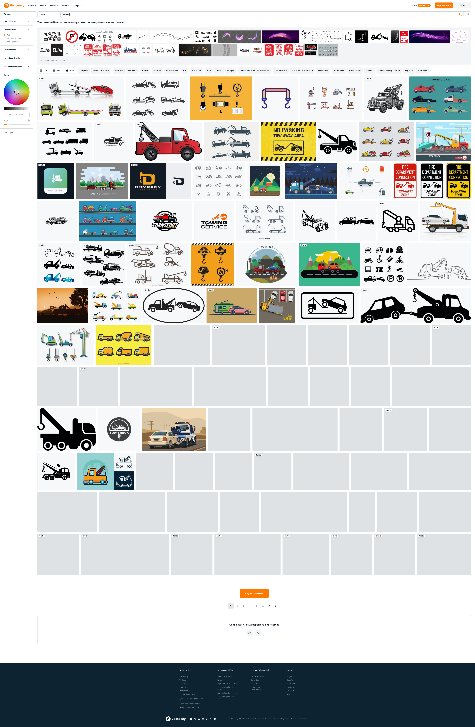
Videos (53, 5)
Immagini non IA (14, 42)
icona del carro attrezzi (302, 70)
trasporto (84, 70)
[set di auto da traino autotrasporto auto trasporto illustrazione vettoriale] (362, 512)
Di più (77, 5)
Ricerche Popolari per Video (225, 697)
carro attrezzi (281, 70)
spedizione (196, 70)
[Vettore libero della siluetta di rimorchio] (62, 305)
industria (119, 70)
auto (209, 70)
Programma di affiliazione (227, 683)
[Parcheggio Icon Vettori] (182, 345)
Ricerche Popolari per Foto (227, 693)
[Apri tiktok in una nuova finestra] (207, 719)
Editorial (65, 5)
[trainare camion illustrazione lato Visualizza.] (125, 554)
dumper (230, 70)
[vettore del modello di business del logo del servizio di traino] (214, 221)
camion (369, 70)
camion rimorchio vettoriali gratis (254, 70)
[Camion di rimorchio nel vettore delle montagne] (329, 264)
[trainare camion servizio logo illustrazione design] (329, 386)
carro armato (355, 70)
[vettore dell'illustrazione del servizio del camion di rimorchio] (57, 221)
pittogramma (172, 70)
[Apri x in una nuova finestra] (211, 719)
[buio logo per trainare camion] (327, 345)
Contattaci (255, 680)
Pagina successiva (254, 593)
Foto (42, 5)
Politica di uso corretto (299, 719)
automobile (339, 70)
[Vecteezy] (14, 5)
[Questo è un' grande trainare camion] (306, 554)
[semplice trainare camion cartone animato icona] (416, 305)
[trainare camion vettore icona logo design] (119, 429)
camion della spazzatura (389, 70)
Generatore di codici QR (189, 707)
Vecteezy (183, 680)
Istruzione (183, 691)
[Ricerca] (460, 14)
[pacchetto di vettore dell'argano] (65, 345)
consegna (422, 70)
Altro (289, 694)
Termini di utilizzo (265, 719)
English (290, 676)
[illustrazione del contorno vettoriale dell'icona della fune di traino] (276, 98)
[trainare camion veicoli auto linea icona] (238, 345)
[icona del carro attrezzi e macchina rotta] (356, 221)
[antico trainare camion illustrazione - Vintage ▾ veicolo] (385, 98)
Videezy (182, 683)
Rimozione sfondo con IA (189, 704)
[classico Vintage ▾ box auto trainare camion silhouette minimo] (440, 471)
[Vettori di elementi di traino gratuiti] (219, 181)
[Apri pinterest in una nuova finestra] (203, 719)
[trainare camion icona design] (398, 221)
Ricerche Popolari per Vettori (225, 688)
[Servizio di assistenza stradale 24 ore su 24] (405, 429)
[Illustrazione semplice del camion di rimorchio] (231, 141)
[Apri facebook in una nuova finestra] (191, 719)
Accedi (462, 5)
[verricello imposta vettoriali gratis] (221, 98)
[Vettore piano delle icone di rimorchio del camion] (115, 305)
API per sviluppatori (187, 694)
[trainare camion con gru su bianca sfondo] (451, 345)
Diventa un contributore (256, 688)
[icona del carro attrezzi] (337, 141)
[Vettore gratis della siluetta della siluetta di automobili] (65, 141)
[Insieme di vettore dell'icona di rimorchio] (107, 221)
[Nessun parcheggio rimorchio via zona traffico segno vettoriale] (288, 141)
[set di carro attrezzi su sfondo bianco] (272, 471)
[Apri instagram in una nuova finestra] (195, 719)
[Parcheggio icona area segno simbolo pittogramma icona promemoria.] (383, 264)
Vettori (31, 5)
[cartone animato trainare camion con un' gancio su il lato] (368, 345)
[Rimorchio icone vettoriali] (386, 141)
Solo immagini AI (14, 38)
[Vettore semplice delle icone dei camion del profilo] (158, 264)
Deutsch (290, 687)
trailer (219, 70)
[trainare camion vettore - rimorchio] (233, 471)
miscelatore (323, 70)
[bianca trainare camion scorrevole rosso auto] (80, 98)
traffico (145, 70)
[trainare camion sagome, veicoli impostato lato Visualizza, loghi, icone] (103, 264)
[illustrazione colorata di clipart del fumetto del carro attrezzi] (168, 141)
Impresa (182, 687)
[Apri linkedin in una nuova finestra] (199, 719)
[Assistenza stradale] (443, 141)
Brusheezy (183, 676)
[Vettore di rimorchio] (264, 221)
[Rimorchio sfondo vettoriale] (311, 181)
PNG (58, 70)
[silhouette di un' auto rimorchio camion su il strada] (445, 512)
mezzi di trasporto (101, 70)
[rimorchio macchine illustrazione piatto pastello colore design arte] (174, 429)
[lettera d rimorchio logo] (160, 181)
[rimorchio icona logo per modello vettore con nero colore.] (247, 554)
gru (184, 70)
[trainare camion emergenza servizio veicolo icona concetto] (57, 386)
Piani (414, 5)
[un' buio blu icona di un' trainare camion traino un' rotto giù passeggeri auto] (286, 345)
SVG (45, 70)
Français (290, 691)
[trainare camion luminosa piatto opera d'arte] (192, 512)
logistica (409, 70)
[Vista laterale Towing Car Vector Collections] (440, 98)
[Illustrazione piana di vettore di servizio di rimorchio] (102, 181)
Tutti (8, 35)
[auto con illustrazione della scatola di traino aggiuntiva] (232, 305)
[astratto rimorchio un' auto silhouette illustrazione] (58, 264)
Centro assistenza (258, 676)
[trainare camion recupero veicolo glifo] (66, 429)
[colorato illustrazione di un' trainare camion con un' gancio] (351, 554)
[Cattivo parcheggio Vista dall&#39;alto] (277, 305)
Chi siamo (255, 683)
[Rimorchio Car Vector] (157, 98)
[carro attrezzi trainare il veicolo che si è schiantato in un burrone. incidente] (444, 554)
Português (291, 683)
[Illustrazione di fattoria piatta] (265, 181)
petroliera (132, 70)
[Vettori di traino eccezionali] (365, 181)
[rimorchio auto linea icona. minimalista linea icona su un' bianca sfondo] (98, 386)
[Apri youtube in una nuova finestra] (215, 719)
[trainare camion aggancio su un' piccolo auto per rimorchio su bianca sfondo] (397, 512)
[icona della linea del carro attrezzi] (132, 512)
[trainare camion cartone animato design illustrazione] (295, 429)
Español (290, 680)
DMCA (219, 680)
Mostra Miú (328, 50)
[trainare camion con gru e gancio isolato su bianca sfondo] (56, 471)
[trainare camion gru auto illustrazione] (431, 386)
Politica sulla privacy (281, 719)
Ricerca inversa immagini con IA (191, 699)
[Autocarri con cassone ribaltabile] (123, 345)
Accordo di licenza (224, 676)
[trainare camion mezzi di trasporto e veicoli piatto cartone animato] (410, 345)
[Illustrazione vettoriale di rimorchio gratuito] (266, 264)
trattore (157, 70)
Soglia (6, 120)
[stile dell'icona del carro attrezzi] (58, 554)
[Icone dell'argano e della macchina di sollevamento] (331, 98)
